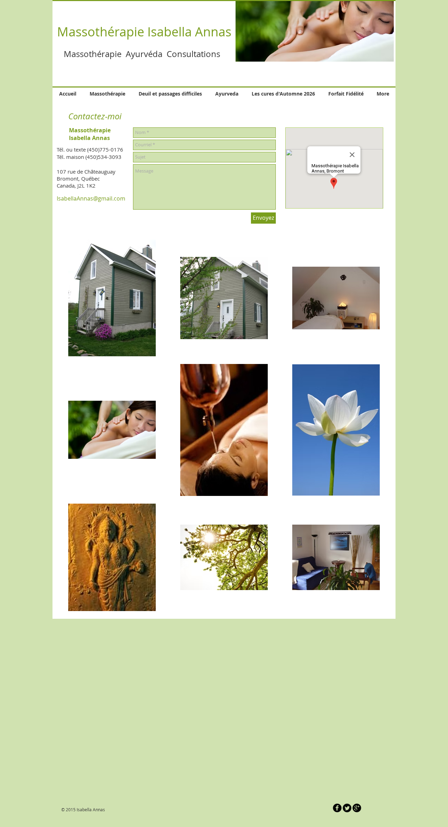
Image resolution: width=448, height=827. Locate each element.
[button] (315, 31)
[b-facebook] (337, 808)
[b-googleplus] (356, 808)
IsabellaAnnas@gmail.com (91, 198)
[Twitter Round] (347, 808)
